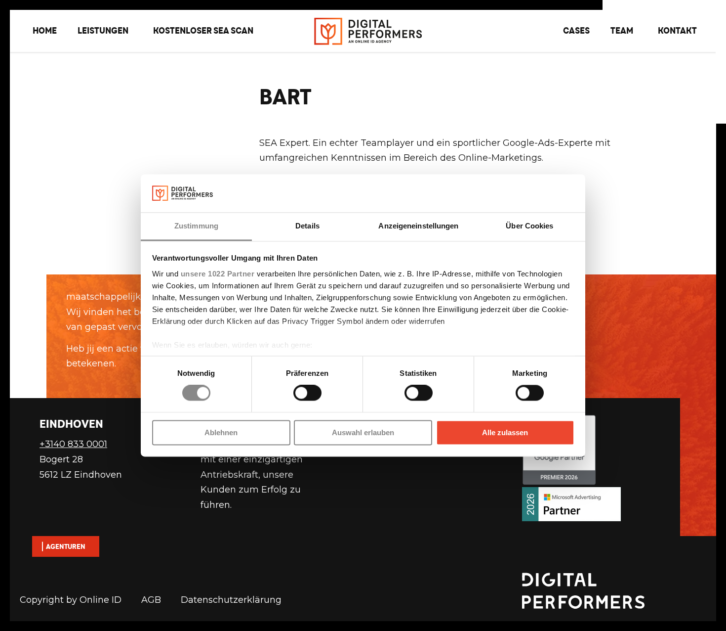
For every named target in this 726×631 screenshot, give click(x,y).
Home (45, 30)
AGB (151, 599)
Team (621, 30)
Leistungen (103, 30)
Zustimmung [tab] (196, 226)
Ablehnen (221, 432)
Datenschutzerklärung (231, 599)
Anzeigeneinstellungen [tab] (418, 226)
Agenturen (65, 546)
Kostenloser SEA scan (203, 30)
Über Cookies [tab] (529, 226)
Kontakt (677, 30)
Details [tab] (307, 226)
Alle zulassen (505, 432)
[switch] (307, 393)
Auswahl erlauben (363, 432)
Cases (576, 30)
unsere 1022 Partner (218, 274)
